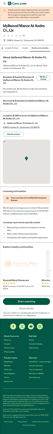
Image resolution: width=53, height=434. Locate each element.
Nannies (7, 366)
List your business (36, 366)
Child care (8, 370)
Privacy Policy (22, 422)
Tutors (6, 377)
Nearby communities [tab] (40, 48)
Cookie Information (29, 425)
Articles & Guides (35, 344)
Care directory (34, 377)
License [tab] (25, 48)
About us (7, 340)
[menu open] (4, 3)
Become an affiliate (36, 373)
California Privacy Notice (40, 422)
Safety (31, 340)
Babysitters (8, 362)
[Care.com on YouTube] (31, 326)
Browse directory (26, 308)
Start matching (26, 301)
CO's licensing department (24, 211)
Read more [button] (31, 315)
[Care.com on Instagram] (40, 326)
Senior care (8, 381)
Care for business (36, 370)
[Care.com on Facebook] (13, 326)
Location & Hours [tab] (11, 48)
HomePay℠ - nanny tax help (40, 362)
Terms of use (9, 348)
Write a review (43, 78)
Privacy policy (9, 352)
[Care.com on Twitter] (22, 326)
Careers (7, 344)
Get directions (13, 134)
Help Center (33, 348)
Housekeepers (9, 373)
